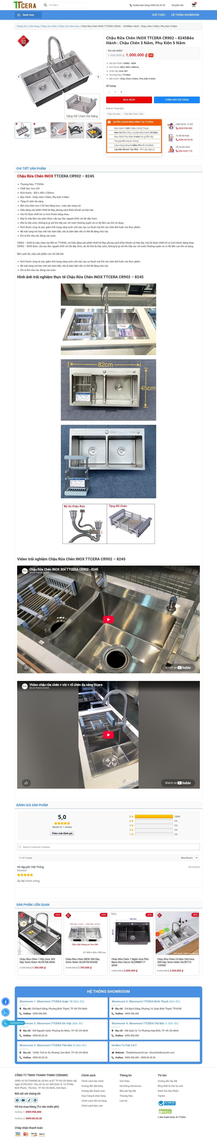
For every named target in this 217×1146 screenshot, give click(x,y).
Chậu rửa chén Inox (69, 26)
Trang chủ (22, 26)
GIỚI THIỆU (158, 15)
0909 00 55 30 (185, 139)
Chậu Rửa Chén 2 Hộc (133, 113)
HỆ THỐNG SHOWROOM (185, 15)
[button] (147, 5)
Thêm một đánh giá (62, 833)
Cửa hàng (34, 26)
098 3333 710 (185, 151)
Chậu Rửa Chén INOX (35, 176)
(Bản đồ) (78, 1001)
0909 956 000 (185, 128)
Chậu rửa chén (49, 26)
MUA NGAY (129, 99)
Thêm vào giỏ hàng (177, 99)
